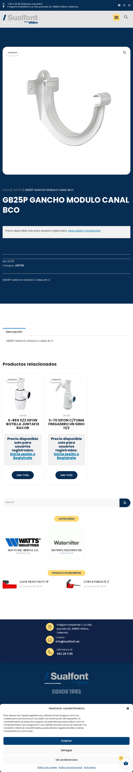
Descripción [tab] (14, 332)
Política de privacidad (70, 767)
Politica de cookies (47, 767)
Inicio (6, 190)
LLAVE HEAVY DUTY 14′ (34, 582)
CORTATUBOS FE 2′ (96, 582)
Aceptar (66, 741)
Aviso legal (90, 767)
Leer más (23, 475)
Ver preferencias (67, 760)
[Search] (124, 503)
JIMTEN (17, 190)
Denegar (66, 750)
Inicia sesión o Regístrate (84, 230)
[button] (128, 708)
